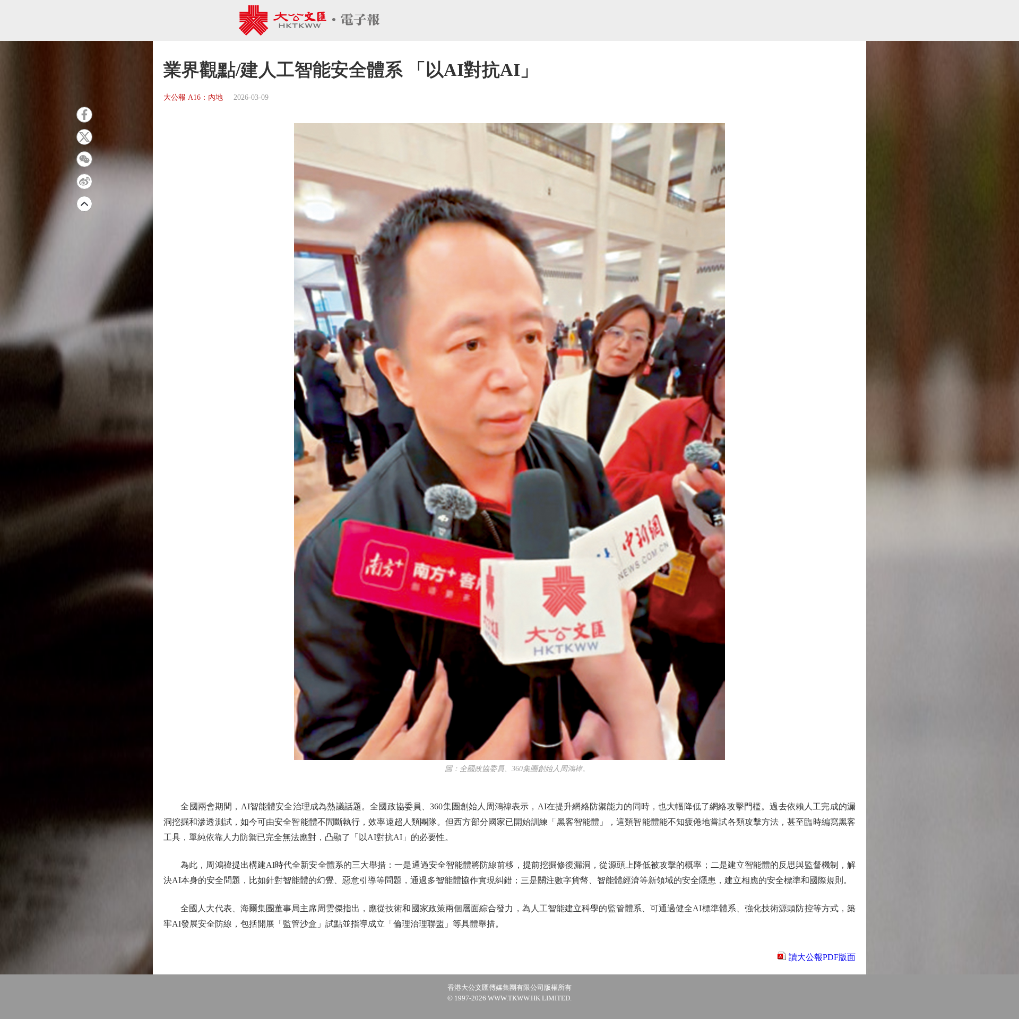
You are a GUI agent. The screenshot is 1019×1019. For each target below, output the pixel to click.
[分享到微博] (84, 181)
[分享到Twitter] (84, 137)
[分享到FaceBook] (84, 115)
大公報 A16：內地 (193, 97)
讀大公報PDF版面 (822, 957)
